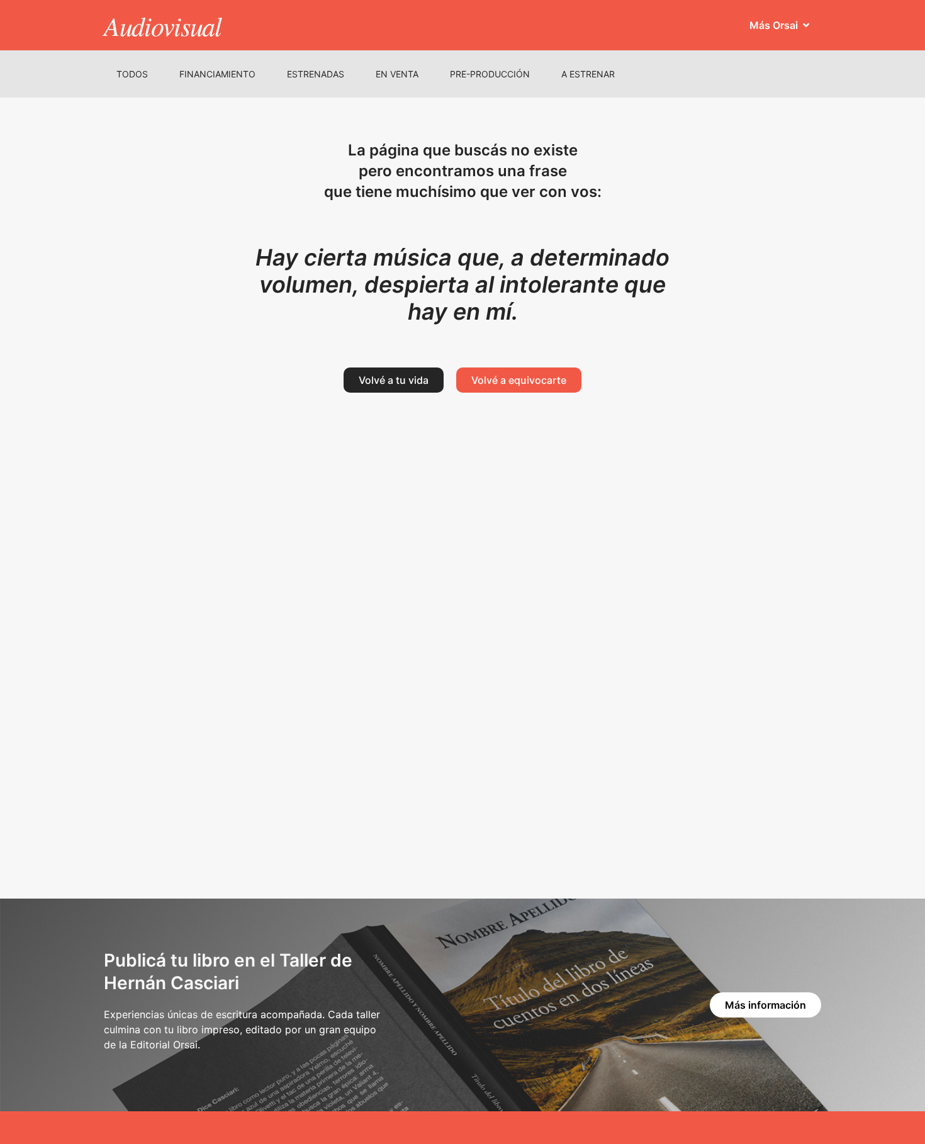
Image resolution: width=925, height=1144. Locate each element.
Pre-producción (490, 74)
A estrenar (588, 74)
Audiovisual (162, 25)
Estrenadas (315, 74)
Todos (132, 74)
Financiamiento (217, 74)
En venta (397, 74)
